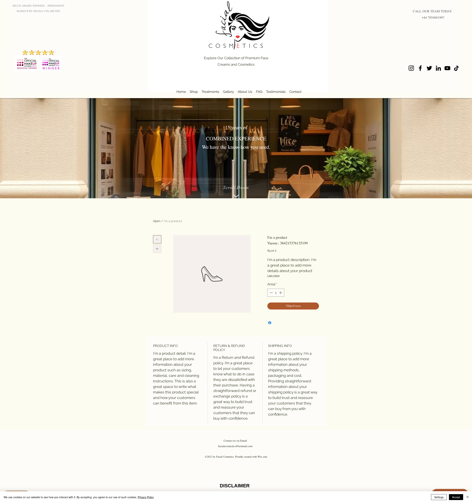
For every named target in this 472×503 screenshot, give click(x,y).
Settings (439, 497)
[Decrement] (271, 292)
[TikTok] (456, 68)
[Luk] (467, 497)
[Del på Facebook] (270, 323)
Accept (456, 497)
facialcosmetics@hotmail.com (235, 446)
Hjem (156, 221)
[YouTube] (447, 68)
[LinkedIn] (438, 68)
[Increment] (281, 292)
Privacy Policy (146, 497)
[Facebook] (420, 68)
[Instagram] (411, 68)
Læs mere (273, 275)
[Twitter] (429, 68)
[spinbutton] (276, 292)
